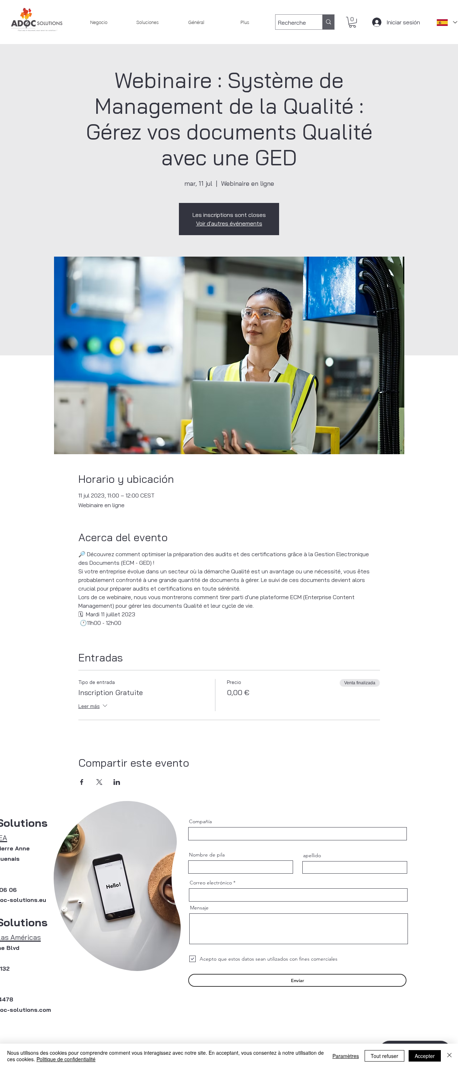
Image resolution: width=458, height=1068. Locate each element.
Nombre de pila (207, 854)
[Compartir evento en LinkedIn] (116, 782)
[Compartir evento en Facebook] (81, 782)
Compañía (200, 821)
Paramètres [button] (345, 1055)
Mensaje (199, 907)
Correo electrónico (211, 882)
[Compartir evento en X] (99, 782)
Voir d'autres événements (229, 223)
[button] (352, 22)
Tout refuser (384, 1055)
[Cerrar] (449, 1055)
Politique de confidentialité (66, 1059)
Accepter (425, 1055)
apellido (312, 855)
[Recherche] (328, 22)
